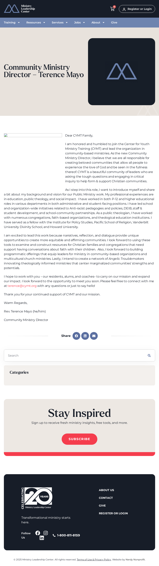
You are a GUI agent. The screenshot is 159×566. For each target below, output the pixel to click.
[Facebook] (37, 533)
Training (10, 22)
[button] (76, 336)
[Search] (149, 355)
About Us (106, 490)
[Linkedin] (41, 537)
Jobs (77, 22)
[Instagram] (45, 533)
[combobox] (73, 355)
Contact (106, 498)
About (96, 22)
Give (114, 22)
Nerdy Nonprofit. (135, 559)
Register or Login (113, 513)
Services (57, 22)
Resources (33, 22)
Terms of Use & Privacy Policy (94, 559)
